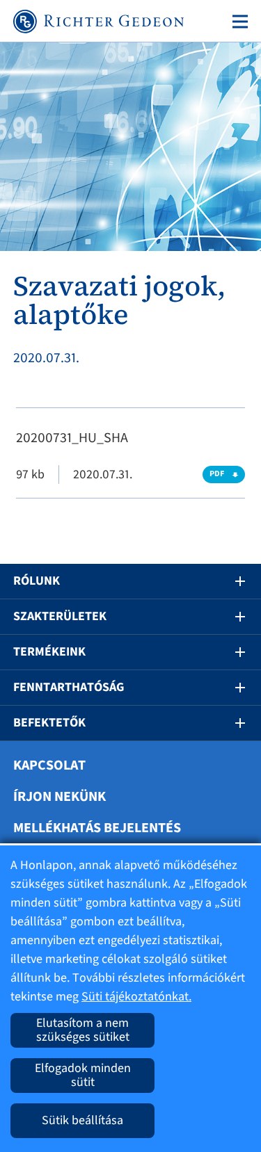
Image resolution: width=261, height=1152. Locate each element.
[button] (230, 581)
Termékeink (49, 651)
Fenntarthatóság (68, 687)
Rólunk (36, 581)
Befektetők (49, 722)
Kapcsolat (49, 765)
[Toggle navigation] (237, 21)
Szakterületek (59, 616)
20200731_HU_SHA (72, 438)
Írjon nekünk (59, 797)
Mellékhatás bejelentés (97, 828)
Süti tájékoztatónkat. (136, 996)
